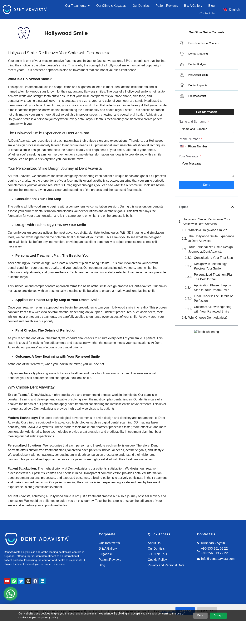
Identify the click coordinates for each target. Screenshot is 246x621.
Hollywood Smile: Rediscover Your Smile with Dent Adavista (206, 222)
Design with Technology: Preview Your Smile (210, 266)
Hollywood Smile (198, 74)
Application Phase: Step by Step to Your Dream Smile (212, 288)
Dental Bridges (197, 64)
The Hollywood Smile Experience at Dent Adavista (211, 238)
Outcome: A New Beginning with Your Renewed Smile (212, 309)
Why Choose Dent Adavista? (208, 317)
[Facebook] (35, 581)
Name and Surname (192, 121)
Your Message (188, 156)
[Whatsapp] (14, 581)
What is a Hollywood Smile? (207, 230)
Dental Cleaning (198, 53)
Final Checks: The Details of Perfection (213, 298)
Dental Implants (197, 85)
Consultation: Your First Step (213, 257)
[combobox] (183, 146)
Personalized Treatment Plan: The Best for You (214, 277)
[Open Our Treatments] (88, 5)
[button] (232, 206)
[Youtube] (7, 581)
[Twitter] (21, 581)
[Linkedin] (42, 581)
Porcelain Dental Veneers (203, 43)
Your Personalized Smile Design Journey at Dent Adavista (210, 249)
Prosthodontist (197, 95)
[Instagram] (28, 581)
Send (206, 184)
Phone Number (189, 139)
